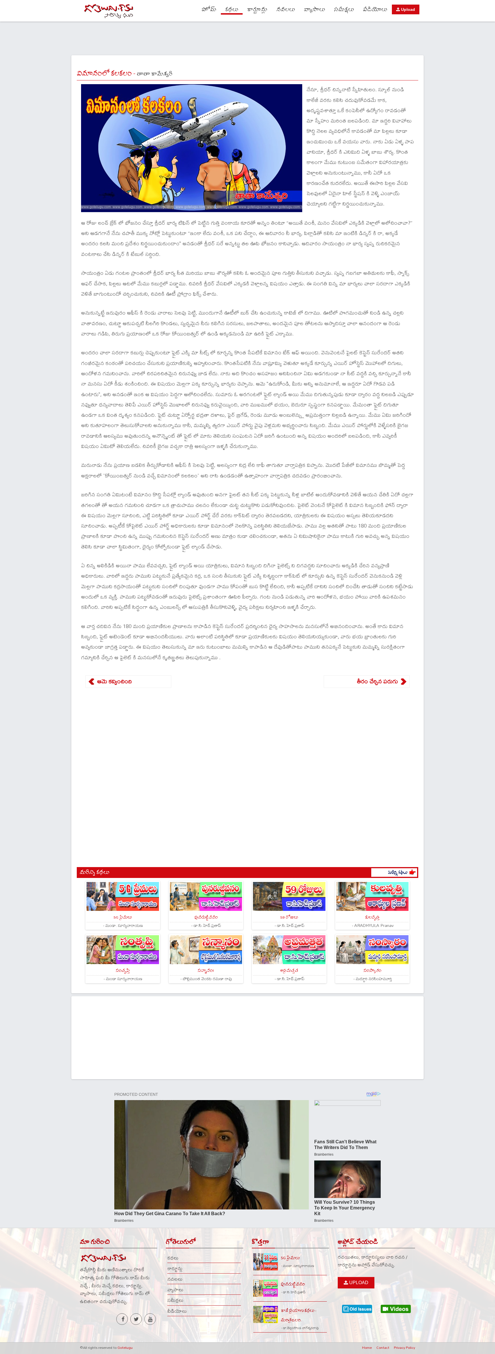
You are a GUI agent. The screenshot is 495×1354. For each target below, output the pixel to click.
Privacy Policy (404, 1347)
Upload (407, 9)
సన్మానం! (206, 970)
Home (367, 1347)
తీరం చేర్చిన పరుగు (377, 681)
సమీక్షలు (344, 10)
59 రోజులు (289, 917)
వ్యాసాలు (314, 10)
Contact (382, 1347)
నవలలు (285, 10)
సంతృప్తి (123, 970)
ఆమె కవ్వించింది (114, 681)
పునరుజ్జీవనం (206, 917)
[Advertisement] (247, 37)
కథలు (231, 10)
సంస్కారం (372, 970)
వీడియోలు (375, 10)
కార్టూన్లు (257, 10)
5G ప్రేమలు (122, 917)
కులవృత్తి (372, 917)
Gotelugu (125, 1347)
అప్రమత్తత (289, 970)
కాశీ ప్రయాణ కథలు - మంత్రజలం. (298, 1315)
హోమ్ (209, 10)
